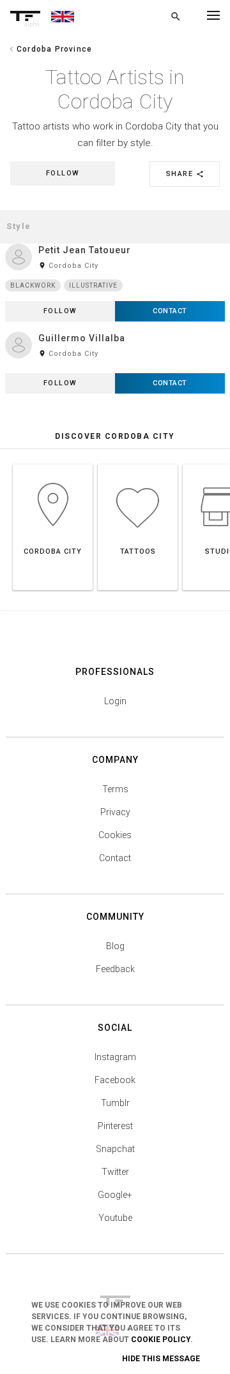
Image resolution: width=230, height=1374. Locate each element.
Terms (115, 789)
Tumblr (115, 1103)
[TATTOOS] (137, 464)
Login (115, 701)
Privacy (115, 812)
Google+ (115, 1195)
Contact (115, 858)
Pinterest (115, 1126)
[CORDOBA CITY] (52, 464)
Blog (115, 946)
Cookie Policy (160, 1339)
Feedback (115, 969)
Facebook (115, 1080)
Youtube (115, 1218)
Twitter (115, 1172)
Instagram (115, 1057)
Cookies (115, 835)
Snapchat (115, 1149)
